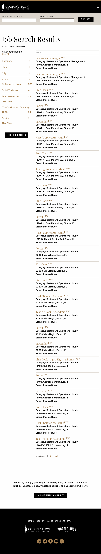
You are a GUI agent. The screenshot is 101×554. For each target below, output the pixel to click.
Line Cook (42, 201)
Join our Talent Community (51, 495)
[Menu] (98, 7)
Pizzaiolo (41, 185)
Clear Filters (7, 101)
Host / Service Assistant (50, 137)
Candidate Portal (64, 521)
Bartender (41, 121)
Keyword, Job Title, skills (12, 16)
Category (7, 61)
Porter (39, 105)
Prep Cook (42, 90)
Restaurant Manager (48, 58)
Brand (5, 79)
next (56, 456)
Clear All (5, 54)
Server (39, 216)
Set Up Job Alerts (17, 135)
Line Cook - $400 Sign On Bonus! (55, 359)
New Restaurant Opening (15, 107)
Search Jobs (34, 521)
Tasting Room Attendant (50, 169)
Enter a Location (46, 16)
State (5, 67)
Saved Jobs (47, 521)
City (4, 73)
